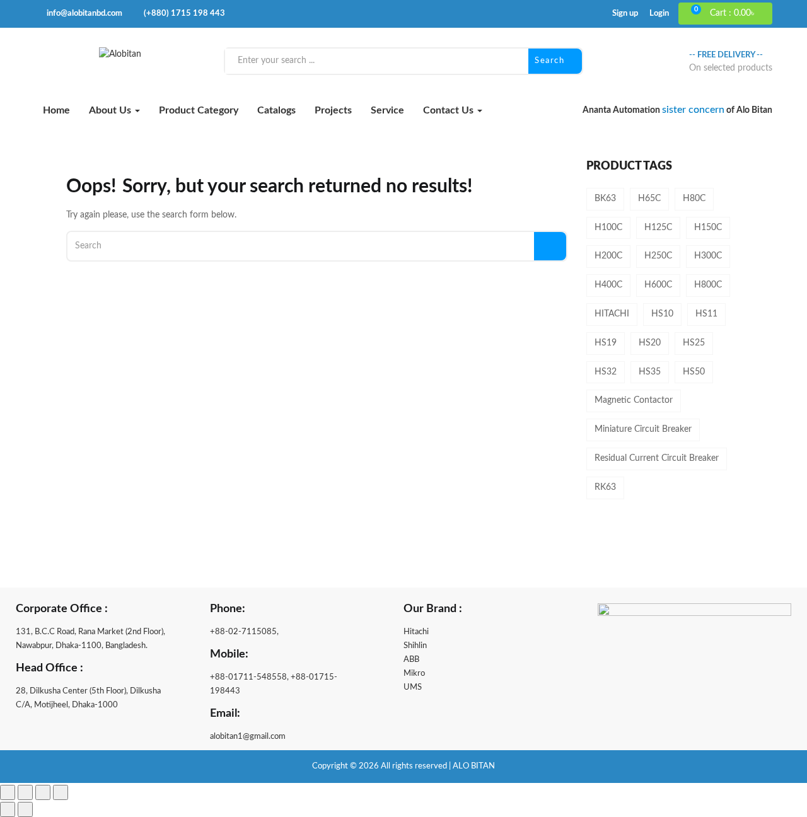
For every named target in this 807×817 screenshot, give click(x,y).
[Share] (42, 792)
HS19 (606, 343)
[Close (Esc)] (60, 792)
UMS (413, 687)
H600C (658, 285)
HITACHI (612, 314)
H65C (649, 198)
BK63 (605, 198)
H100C (608, 227)
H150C (708, 227)
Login (659, 13)
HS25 (694, 343)
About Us (111, 110)
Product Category (198, 110)
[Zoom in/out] (7, 792)
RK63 (605, 487)
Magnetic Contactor (634, 400)
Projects (333, 110)
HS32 (606, 372)
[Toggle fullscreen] (25, 792)
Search (551, 61)
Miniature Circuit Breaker (643, 429)
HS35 (650, 372)
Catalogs (276, 110)
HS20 (650, 343)
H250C (658, 256)
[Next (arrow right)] (25, 809)
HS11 (706, 314)
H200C (608, 256)
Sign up (625, 13)
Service (387, 110)
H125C (658, 227)
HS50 (694, 372)
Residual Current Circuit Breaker (657, 458)
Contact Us (449, 110)
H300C (708, 256)
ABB (411, 660)
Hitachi (416, 632)
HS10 (662, 314)
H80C (694, 198)
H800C (708, 285)
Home (56, 110)
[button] (731, 13)
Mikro (414, 673)
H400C (608, 285)
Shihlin (415, 646)
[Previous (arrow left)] (7, 809)
